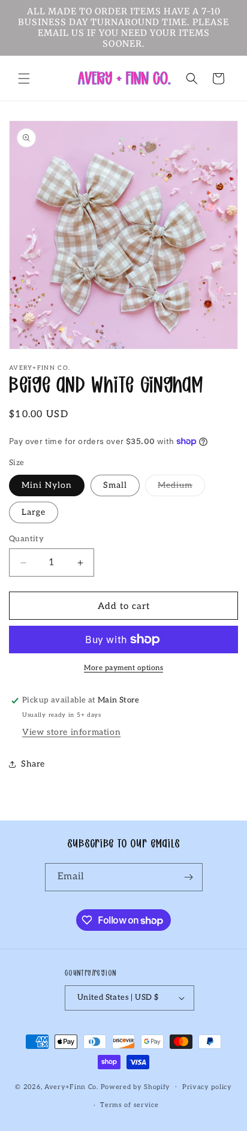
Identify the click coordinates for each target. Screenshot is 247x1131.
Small (115, 485)
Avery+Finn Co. (71, 1086)
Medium (181, 487)
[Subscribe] (189, 877)
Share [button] (33, 764)
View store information (71, 732)
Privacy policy (207, 1087)
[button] (24, 78)
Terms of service (129, 1105)
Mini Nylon (47, 485)
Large (34, 512)
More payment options (123, 667)
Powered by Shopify (136, 1086)
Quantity (26, 539)
